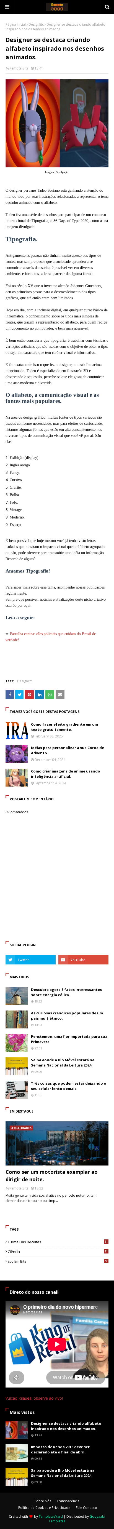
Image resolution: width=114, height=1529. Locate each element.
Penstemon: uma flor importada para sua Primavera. (69, 1039)
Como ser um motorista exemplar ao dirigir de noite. (52, 1176)
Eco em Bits (57, 1261)
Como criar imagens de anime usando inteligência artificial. (65, 774)
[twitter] (31, 959)
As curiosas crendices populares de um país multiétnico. (67, 1016)
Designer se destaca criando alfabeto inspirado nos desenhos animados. (66, 1426)
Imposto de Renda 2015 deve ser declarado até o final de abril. (60, 1449)
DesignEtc (36, 24)
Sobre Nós (43, 1501)
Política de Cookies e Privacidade (44, 1507)
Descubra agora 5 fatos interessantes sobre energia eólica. (66, 992)
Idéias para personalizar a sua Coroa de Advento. (67, 750)
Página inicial (16, 24)
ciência (58, 1251)
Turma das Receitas (58, 1241)
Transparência (68, 1501)
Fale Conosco (86, 1507)
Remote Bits (18, 68)
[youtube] (83, 959)
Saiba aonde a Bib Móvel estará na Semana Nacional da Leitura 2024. (62, 1062)
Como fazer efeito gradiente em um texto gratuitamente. (64, 727)
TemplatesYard (51, 1516)
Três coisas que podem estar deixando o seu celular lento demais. (68, 1086)
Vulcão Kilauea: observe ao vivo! (34, 1398)
